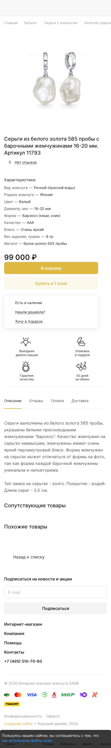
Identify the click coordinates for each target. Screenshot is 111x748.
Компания (14, 633)
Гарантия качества (27, 377)
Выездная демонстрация (27, 353)
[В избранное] (81, 162)
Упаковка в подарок (82, 353)
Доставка (80, 400)
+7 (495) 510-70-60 (23, 661)
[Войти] (92, 8)
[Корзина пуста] (103, 8)
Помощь (13, 642)
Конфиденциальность (23, 716)
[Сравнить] (92, 162)
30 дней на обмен (82, 377)
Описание (12, 400)
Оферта (53, 716)
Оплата (57, 400)
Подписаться (55, 608)
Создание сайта (18, 723)
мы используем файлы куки (27, 740)
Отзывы (36, 400)
